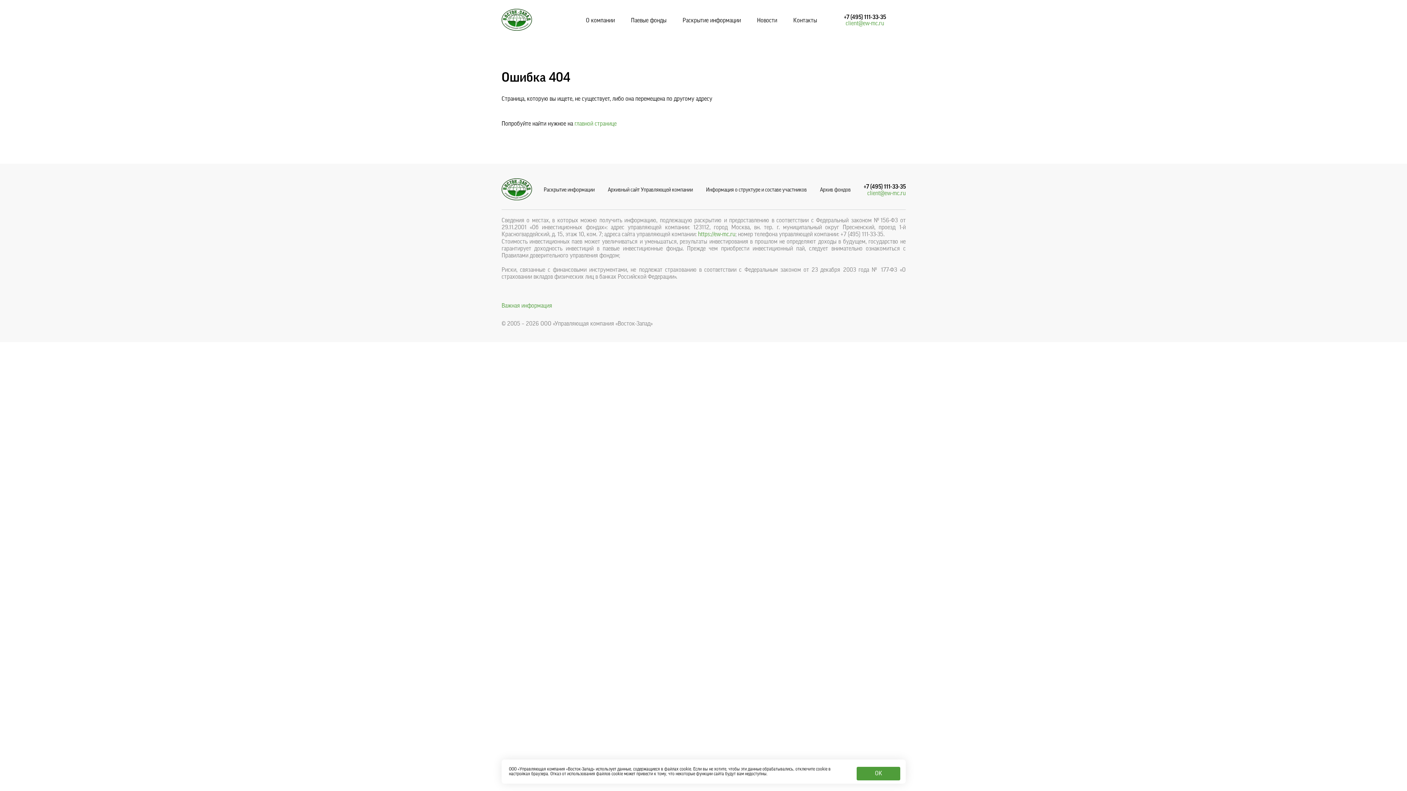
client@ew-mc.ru (865, 23)
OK (878, 773)
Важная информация (527, 306)
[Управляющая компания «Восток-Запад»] (517, 29)
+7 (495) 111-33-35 (865, 17)
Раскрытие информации (712, 20)
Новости (767, 20)
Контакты (805, 20)
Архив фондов (835, 190)
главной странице (596, 124)
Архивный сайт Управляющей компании (650, 190)
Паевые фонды (648, 20)
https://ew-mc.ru (716, 234)
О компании (600, 20)
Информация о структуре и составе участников (756, 190)
